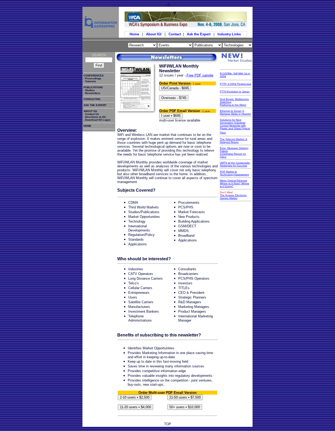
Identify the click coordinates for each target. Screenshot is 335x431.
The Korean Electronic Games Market (233, 197)
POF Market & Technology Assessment (234, 173)
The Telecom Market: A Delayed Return (233, 140)
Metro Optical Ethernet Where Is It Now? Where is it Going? (234, 183)
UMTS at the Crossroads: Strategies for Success (235, 164)
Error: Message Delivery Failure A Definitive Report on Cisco (234, 152)
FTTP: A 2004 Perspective (235, 83)
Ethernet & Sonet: (231, 110)
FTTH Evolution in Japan (235, 91)
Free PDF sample (199, 75)
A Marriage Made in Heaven (235, 112)
